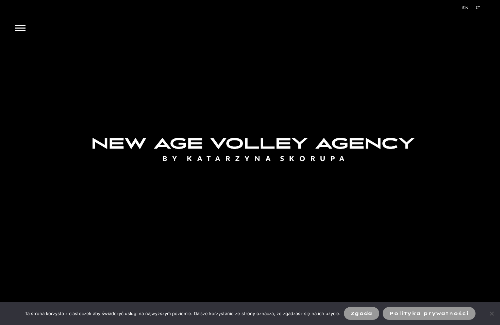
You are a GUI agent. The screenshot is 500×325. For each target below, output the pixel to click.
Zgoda (361, 313)
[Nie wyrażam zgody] (491, 313)
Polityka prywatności (429, 313)
